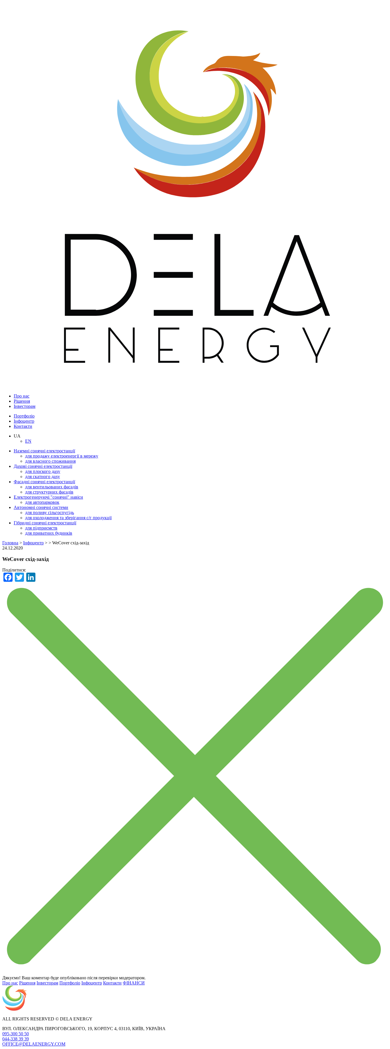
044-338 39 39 (15, 1038)
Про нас (21, 396)
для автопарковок (42, 502)
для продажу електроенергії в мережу (61, 456)
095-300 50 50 (15, 1033)
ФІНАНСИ (134, 982)
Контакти (23, 426)
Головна (10, 542)
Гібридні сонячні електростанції (45, 522)
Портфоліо (24, 416)
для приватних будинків (48, 533)
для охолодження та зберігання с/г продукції (68, 517)
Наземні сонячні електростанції (44, 450)
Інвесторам (24, 406)
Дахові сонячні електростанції (43, 466)
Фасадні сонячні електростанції (44, 481)
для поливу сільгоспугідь (49, 512)
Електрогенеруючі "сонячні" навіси (48, 497)
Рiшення (22, 401)
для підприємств (41, 527)
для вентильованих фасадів (51, 486)
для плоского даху (42, 471)
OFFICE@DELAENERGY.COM (33, 1044)
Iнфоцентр (24, 421)
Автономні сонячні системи (41, 507)
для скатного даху (42, 476)
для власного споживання (50, 461)
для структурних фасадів (49, 492)
